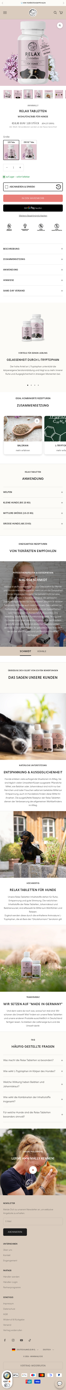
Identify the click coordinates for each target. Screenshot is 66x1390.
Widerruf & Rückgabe (14, 1319)
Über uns (7, 1250)
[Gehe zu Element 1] (7, 94)
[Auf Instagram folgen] (13, 1340)
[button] (37, 421)
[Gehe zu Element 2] (17, 94)
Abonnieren (15, 1232)
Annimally (33, 105)
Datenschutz (9, 1309)
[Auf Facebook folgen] (4, 1340)
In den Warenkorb (33, 198)
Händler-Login (10, 1282)
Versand (7, 1325)
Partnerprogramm (12, 1287)
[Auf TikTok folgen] (29, 1340)
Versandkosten (24, 127)
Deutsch (47, 1350)
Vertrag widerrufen (12, 1330)
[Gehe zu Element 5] (48, 94)
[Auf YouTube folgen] (21, 1340)
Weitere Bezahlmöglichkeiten (33, 215)
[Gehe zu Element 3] (28, 94)
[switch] (7, 1385)
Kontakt (6, 1255)
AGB (5, 1314)
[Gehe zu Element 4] (38, 94)
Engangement (10, 1260)
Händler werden (11, 1276)
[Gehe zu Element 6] (58, 94)
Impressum (8, 1303)
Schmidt (25, 651)
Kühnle (41, 651)
